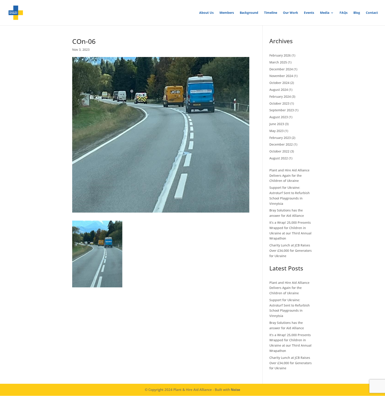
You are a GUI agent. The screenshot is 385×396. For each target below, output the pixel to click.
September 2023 (281, 110)
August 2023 (278, 117)
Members (226, 13)
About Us (206, 13)
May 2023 (276, 131)
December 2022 (281, 144)
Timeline (270, 13)
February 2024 (280, 96)
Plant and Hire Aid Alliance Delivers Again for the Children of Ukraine (289, 175)
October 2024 (279, 83)
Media (324, 13)
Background (249, 13)
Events (309, 13)
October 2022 (279, 151)
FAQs (344, 13)
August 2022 (278, 158)
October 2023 (279, 103)
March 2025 (278, 62)
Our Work (290, 13)
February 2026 (280, 55)
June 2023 (276, 124)
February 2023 (280, 138)
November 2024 (281, 76)
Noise (235, 389)
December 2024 (281, 69)
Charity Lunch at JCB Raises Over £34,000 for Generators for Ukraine (290, 250)
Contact (372, 13)
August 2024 (278, 89)
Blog (356, 13)
